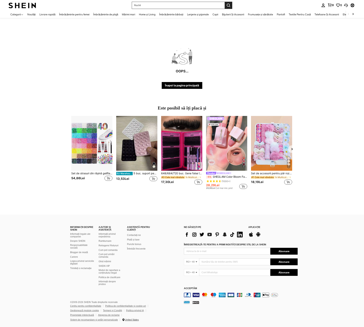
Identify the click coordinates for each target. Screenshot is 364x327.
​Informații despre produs (107, 283)
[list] (214, 234)
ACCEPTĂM (190, 288)
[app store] (251, 236)
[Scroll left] (348, 14)
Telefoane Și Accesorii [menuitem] (327, 14)
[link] (330, 5)
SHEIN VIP (104, 266)
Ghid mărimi (105, 261)
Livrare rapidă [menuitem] (47, 14)
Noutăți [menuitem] (31, 14)
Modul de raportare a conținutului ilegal (109, 271)
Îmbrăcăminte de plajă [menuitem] (105, 14)
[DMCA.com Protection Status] (195, 302)
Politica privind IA (135, 310)
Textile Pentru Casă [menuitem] (300, 14)
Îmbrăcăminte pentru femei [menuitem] (74, 14)
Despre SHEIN (77, 241)
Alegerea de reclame (109, 315)
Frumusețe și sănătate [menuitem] (260, 14)
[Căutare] (228, 5)
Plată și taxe (133, 239)
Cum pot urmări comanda (107, 255)
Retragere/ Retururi (108, 245)
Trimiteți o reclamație (81, 268)
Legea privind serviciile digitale (82, 262)
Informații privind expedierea (107, 235)
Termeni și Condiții (112, 310)
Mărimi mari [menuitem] (128, 14)
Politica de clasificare (109, 277)
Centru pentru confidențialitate (85, 306)
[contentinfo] (241, 295)
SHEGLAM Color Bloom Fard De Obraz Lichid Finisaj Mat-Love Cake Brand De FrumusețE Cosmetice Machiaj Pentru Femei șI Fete (227, 176)
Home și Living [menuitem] (147, 14)
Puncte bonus (134, 244)
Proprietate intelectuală (82, 315)
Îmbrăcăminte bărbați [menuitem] (171, 14)
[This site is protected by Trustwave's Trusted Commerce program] (187, 302)
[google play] (258, 236)
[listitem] (91, 152)
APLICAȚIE (254, 227)
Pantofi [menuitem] (281, 14)
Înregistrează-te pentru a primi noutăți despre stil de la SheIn (225, 244)
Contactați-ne (134, 235)
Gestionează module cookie (84, 310)
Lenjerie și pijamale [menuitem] (198, 14)
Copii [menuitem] (215, 14)
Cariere (74, 257)
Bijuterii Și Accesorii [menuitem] (233, 14)
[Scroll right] (353, 14)
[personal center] (323, 5)
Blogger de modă (79, 252)
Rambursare (105, 241)
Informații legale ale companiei (80, 235)
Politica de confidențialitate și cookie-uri (125, 306)
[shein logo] (22, 5)
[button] (346, 5)
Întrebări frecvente (136, 248)
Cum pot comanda (108, 250)
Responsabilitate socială (79, 246)
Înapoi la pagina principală (182, 85)
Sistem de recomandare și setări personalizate (94, 319)
